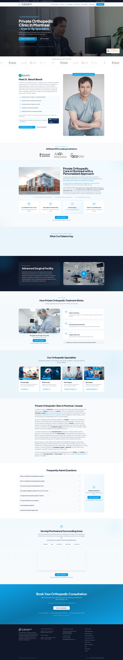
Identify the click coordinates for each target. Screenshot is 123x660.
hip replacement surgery (87, 180)
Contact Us (100, 4)
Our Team (62, 4)
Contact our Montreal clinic (87, 193)
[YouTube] (101, 1)
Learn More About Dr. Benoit (26, 127)
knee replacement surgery (70, 180)
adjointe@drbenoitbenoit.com (47, 1)
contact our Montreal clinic (78, 454)
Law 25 (86, 651)
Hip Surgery (91, 4)
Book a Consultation (27, 38)
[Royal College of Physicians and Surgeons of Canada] (44, 155)
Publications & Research (90, 640)
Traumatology (69, 4)
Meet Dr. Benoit (44, 38)
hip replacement (42, 272)
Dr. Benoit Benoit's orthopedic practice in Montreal (76, 183)
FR (98, 1)
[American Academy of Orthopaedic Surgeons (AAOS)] (60, 155)
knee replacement (60, 445)
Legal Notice (87, 648)
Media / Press (88, 642)
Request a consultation (32, 281)
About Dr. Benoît (54, 4)
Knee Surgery (84, 4)
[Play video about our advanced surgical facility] (83, 273)
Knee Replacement (89, 631)
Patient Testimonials (89, 644)
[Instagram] (103, 1)
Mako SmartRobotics (89, 635)
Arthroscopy (77, 4)
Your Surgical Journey (89, 637)
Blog (86, 646)
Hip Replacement (88, 633)
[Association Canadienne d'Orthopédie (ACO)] (77, 155)
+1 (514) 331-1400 (35, 1)
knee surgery (55, 414)
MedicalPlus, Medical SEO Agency (97, 657)
